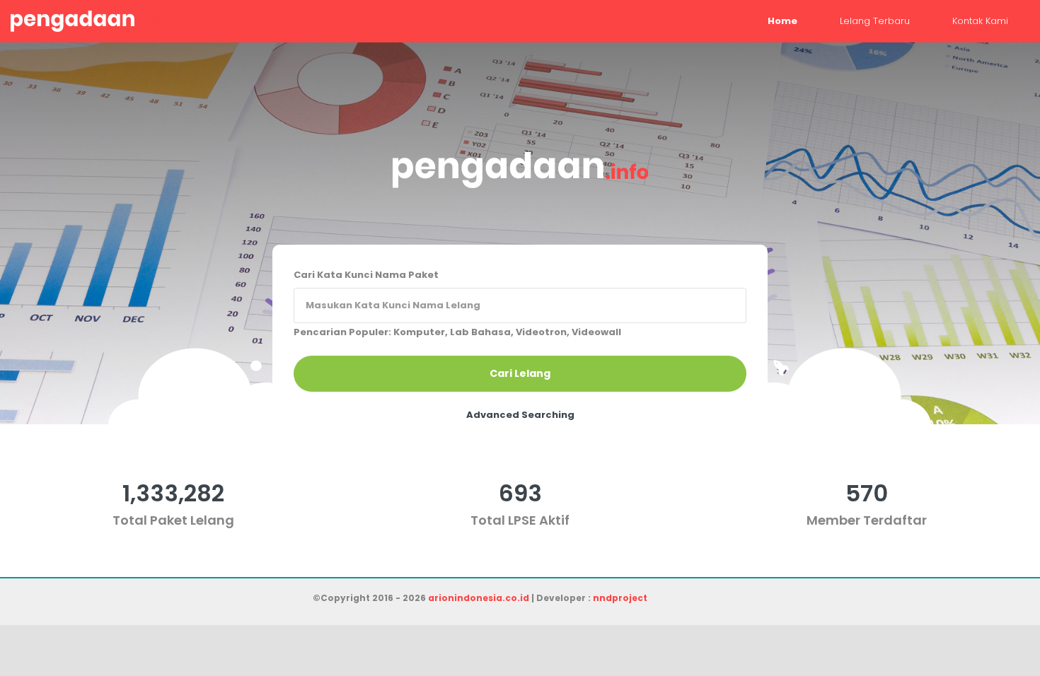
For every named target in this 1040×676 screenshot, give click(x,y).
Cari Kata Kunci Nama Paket (366, 274)
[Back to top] (980, 616)
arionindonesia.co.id (478, 598)
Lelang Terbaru (875, 21)
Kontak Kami (980, 21)
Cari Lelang (520, 373)
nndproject (620, 598)
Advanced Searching (520, 414)
